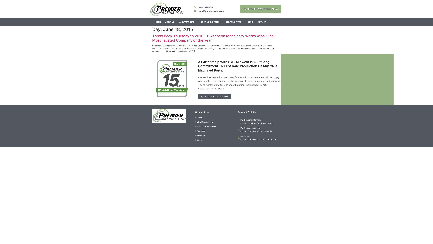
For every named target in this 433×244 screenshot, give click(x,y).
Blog (250, 22)
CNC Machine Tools (210, 22)
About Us (169, 22)
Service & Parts (233, 22)
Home (158, 22)
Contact (261, 22)
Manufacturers (186, 22)
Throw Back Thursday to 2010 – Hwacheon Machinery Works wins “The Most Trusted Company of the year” (213, 38)
